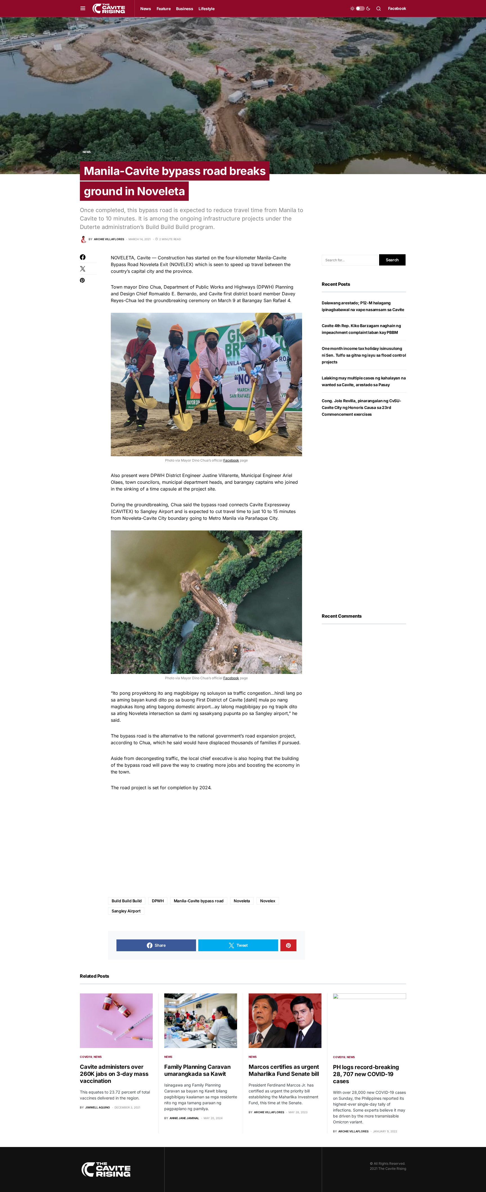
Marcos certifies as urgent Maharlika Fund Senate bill (284, 1070)
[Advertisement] (206, 844)
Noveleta (242, 900)
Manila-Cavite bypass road (199, 900)
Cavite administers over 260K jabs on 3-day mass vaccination (114, 1073)
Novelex (267, 900)
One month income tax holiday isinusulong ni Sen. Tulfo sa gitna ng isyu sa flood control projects (364, 355)
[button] (83, 8)
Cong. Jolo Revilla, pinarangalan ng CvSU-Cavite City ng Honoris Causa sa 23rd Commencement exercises (361, 407)
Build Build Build (127, 900)
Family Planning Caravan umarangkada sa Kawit (197, 1070)
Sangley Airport (126, 910)
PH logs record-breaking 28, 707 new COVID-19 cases (366, 1074)
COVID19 (86, 1056)
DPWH (158, 900)
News (87, 152)
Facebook (397, 8)
